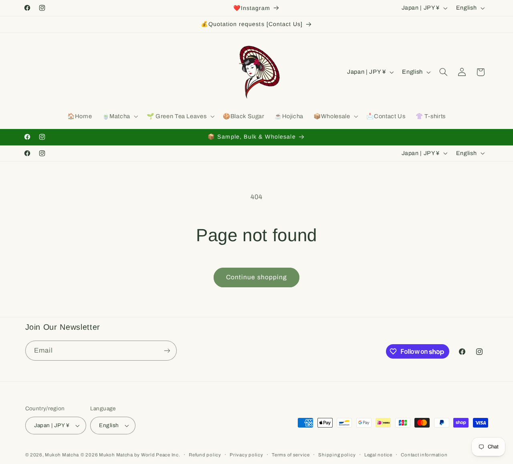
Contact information (424, 454)
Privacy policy (246, 454)
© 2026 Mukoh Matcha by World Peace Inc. (130, 454)
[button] (119, 116)
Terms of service (291, 454)
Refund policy (205, 454)
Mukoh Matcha (62, 454)
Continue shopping (256, 277)
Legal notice (378, 454)
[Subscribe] (167, 350)
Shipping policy (336, 454)
